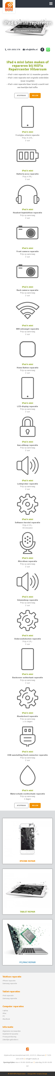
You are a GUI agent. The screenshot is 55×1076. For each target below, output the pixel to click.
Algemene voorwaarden (12, 1031)
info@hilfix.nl (31, 49)
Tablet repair (27, 911)
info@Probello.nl (32, 1059)
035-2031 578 (13, 49)
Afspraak (21, 95)
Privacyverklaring (9, 1037)
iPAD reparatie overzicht (27, 31)
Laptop (5, 1010)
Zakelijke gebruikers (10, 1040)
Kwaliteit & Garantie (10, 1034)
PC (4, 1016)
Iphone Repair (27, 861)
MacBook (6, 1019)
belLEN (35, 95)
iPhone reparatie (9, 981)
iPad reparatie (8, 995)
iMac (4, 1013)
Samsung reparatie (10, 983)
